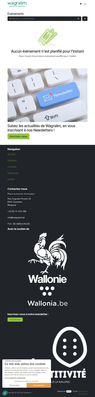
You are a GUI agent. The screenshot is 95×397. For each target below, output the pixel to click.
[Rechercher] (78, 18)
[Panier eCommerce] (80, 4)
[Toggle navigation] (85, 3)
